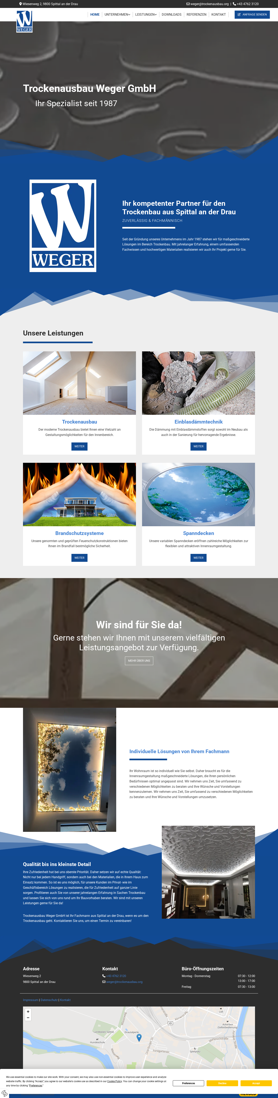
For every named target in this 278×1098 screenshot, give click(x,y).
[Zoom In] (28, 1012)
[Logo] (29, 21)
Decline (222, 1083)
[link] (117, 14)
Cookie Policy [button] (114, 1081)
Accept (256, 1083)
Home (95, 14)
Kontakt (218, 14)
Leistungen (144, 14)
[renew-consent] (4, 1093)
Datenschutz (49, 1000)
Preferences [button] (35, 1085)
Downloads (172, 14)
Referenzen (196, 14)
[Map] (139, 1042)
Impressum (30, 1000)
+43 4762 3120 (248, 4)
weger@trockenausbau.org (210, 4)
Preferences (188, 1083)
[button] (252, 15)
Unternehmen (116, 14)
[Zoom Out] (28, 1018)
